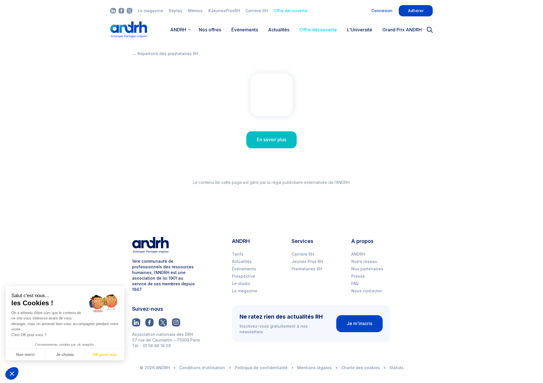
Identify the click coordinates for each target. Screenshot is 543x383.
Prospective (243, 276)
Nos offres (210, 29)
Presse (358, 276)
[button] (12, 373)
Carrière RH (256, 10)
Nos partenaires (367, 268)
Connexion (382, 10)
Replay (175, 10)
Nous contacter (366, 290)
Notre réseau (364, 261)
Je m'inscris (359, 323)
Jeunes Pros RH (307, 261)
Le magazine (150, 10)
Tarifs (238, 254)
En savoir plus (271, 139)
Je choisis (65, 354)
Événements (244, 29)
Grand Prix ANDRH (402, 29)
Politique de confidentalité (261, 367)
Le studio (241, 283)
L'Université (359, 29)
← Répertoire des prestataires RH (165, 53)
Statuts (396, 367)
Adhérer (416, 10)
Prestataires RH (307, 268)
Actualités (278, 29)
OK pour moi (104, 354)
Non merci (25, 354)
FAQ (355, 283)
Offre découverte (290, 10)
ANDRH (358, 254)
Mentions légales (314, 367)
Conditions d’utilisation (202, 367)
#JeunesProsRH (224, 10)
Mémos (195, 10)
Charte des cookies (360, 367)
